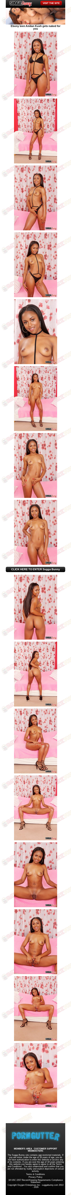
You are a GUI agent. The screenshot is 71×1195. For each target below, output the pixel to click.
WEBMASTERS (35, 1151)
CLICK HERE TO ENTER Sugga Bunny (35, 569)
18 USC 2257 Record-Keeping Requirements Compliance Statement (35, 1181)
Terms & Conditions (35, 1174)
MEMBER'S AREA (23, 1149)
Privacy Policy (35, 1177)
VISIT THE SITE (51, 3)
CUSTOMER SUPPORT (45, 1149)
